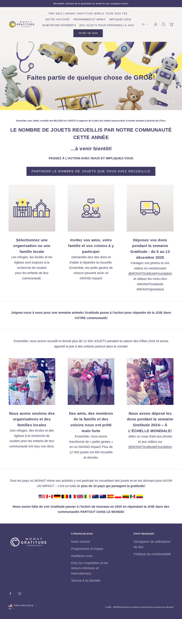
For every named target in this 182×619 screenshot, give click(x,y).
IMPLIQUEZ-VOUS (120, 19)
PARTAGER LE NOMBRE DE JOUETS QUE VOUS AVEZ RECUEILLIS (91, 171)
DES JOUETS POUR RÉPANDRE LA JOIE (106, 25)
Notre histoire (80, 541)
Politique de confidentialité (152, 554)
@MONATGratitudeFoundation (150, 273)
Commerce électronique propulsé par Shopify (151, 607)
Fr (143, 24)
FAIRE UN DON (88, 33)
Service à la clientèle (85, 580)
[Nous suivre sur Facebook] (10, 593)
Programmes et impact (87, 549)
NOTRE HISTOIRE (57, 19)
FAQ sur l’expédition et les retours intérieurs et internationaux (89, 568)
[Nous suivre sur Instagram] (19, 593)
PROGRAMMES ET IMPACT (89, 19)
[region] (91, 76)
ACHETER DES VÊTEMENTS (59, 25)
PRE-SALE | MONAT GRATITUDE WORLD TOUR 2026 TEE (88, 13)
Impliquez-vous (82, 556)
